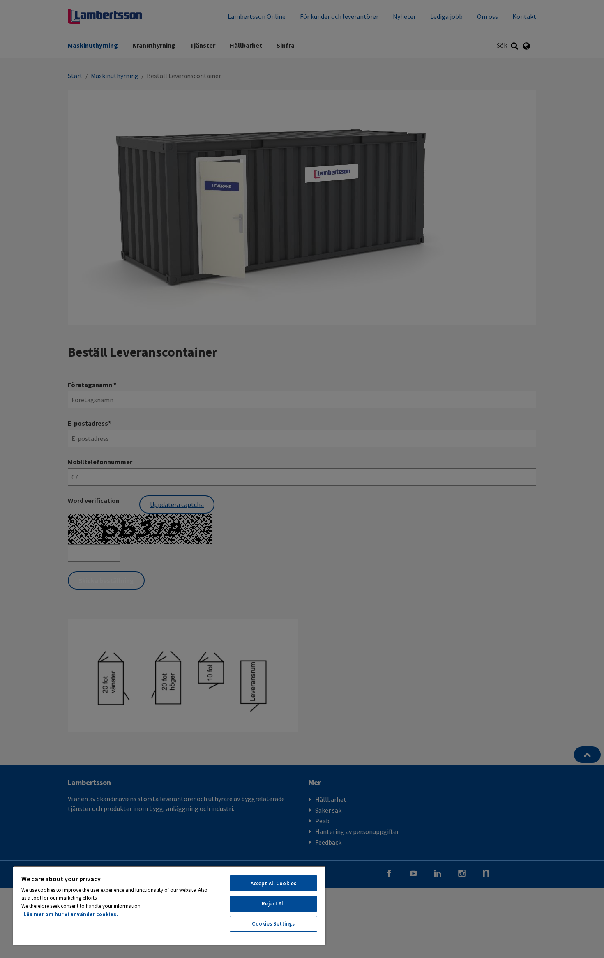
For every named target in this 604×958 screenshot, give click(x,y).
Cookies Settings (273, 923)
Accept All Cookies (273, 883)
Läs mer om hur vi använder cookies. (70, 914)
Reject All (273, 903)
